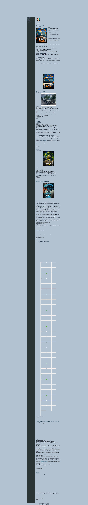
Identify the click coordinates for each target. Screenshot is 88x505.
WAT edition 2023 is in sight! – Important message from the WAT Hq (47, 421)
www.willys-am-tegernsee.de (43, 140)
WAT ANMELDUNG (29, 21)
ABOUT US (28, 18)
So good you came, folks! (40, 91)
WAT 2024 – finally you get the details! (42, 181)
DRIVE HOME (28, 17)
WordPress (41, 504)
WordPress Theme (44, 504)
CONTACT (28, 20)
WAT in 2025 (38, 121)
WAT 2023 (37, 472)
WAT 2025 (37, 149)
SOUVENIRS (28, 19)
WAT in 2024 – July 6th (40, 230)
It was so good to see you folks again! (42, 241)
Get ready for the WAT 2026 (40, 25)
